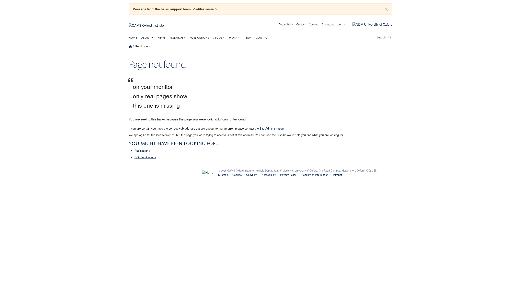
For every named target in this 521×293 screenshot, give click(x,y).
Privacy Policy (288, 175)
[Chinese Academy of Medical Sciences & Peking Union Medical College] (171, 171)
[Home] (131, 46)
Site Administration (272, 128)
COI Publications (145, 157)
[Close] (387, 9)
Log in (341, 24)
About (146, 37)
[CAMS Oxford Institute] (146, 24)
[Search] (389, 37)
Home (133, 37)
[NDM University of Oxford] (369, 24)
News (161, 37)
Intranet (337, 175)
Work (233, 37)
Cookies (313, 24)
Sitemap (223, 175)
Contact (300, 24)
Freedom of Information (314, 175)
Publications (199, 37)
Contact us (328, 24)
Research (176, 37)
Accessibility (286, 24)
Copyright (251, 175)
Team (248, 37)
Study (217, 37)
